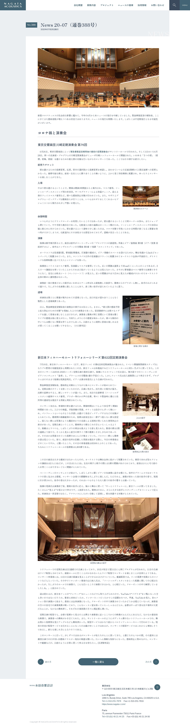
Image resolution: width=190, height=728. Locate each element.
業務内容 (91, 5)
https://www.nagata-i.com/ (113, 704)
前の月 (48, 661)
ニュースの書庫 (125, 5)
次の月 (148, 661)
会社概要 (78, 5)
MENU (185, 5)
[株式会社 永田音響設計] (41, 686)
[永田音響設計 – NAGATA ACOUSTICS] (13, 5)
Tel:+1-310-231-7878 (111, 701)
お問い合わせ (157, 5)
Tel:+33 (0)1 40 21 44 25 (113, 716)
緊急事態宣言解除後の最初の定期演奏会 (89, 151)
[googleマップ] (157, 687)
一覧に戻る (98, 661)
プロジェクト (106, 5)
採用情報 (142, 5)
